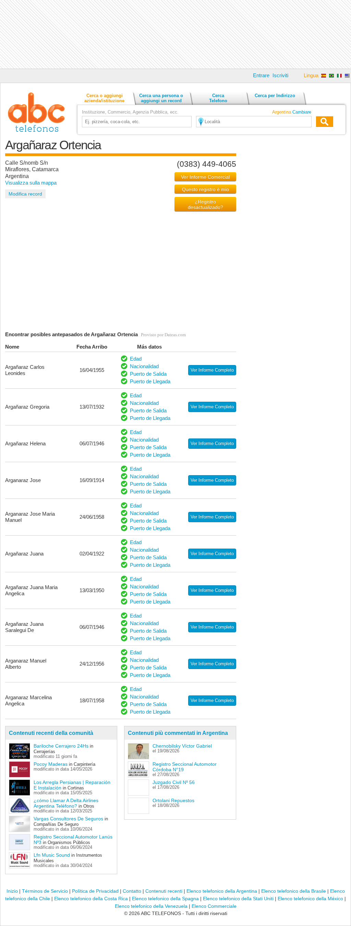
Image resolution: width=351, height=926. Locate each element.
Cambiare (301, 112)
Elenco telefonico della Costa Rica (91, 898)
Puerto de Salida (148, 374)
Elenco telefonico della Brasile (293, 891)
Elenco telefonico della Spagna (165, 898)
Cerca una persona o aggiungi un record (161, 98)
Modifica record (25, 194)
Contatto (132, 891)
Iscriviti (280, 75)
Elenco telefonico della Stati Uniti (238, 898)
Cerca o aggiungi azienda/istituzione (104, 98)
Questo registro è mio (205, 189)
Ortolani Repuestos (173, 800)
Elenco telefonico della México (310, 898)
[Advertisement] (175, 34)
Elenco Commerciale (214, 906)
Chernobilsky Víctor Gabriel (182, 746)
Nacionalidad (144, 366)
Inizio (12, 891)
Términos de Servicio (45, 891)
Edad (136, 359)
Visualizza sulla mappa (31, 183)
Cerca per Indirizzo (275, 95)
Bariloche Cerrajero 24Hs (61, 746)
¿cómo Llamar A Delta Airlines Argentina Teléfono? (66, 803)
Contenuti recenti (163, 891)
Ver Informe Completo (212, 370)
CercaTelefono (218, 98)
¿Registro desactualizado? (205, 204)
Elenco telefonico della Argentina (221, 891)
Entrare (261, 75)
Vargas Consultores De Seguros (68, 818)
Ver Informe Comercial (205, 177)
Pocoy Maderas (51, 764)
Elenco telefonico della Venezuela (151, 906)
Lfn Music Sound (52, 855)
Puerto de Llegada (150, 381)
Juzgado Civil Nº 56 (174, 782)
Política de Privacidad (95, 891)
